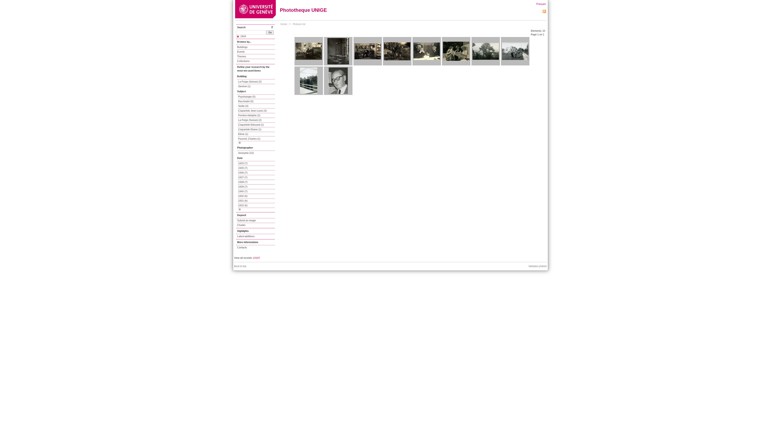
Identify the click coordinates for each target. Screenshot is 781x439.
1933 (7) (243, 163)
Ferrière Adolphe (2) (249, 115)
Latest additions (246, 236)
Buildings (242, 47)
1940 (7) (243, 191)
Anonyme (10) (246, 153)
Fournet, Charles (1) (249, 138)
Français (541, 4)
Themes (241, 56)
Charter (241, 225)
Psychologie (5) (246, 96)
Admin (543, 266)
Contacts (242, 247)
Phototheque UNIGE (303, 10)
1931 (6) (243, 200)
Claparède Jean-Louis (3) (252, 110)
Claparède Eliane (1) (249, 129)
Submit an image (246, 220)
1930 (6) (243, 196)
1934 (243, 36)
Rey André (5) (245, 101)
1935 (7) (243, 168)
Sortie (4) (243, 106)
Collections (243, 61)
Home (283, 24)
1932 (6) (243, 205)
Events (241, 51)
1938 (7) (243, 182)
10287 (256, 257)
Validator (533, 266)
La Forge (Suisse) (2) (250, 81)
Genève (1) (244, 86)
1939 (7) (243, 186)
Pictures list (299, 24)
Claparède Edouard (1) (251, 124)
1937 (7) (243, 177)
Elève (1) (243, 134)
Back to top (240, 266)
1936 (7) (243, 172)
